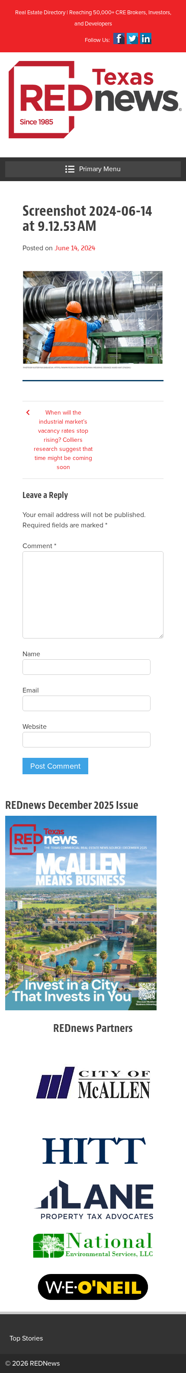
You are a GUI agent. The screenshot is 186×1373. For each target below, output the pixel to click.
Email (30, 690)
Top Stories (26, 1338)
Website (34, 726)
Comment (39, 546)
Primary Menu (99, 169)
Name (31, 654)
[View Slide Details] (81, 913)
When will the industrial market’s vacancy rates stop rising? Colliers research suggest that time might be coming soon (63, 440)
